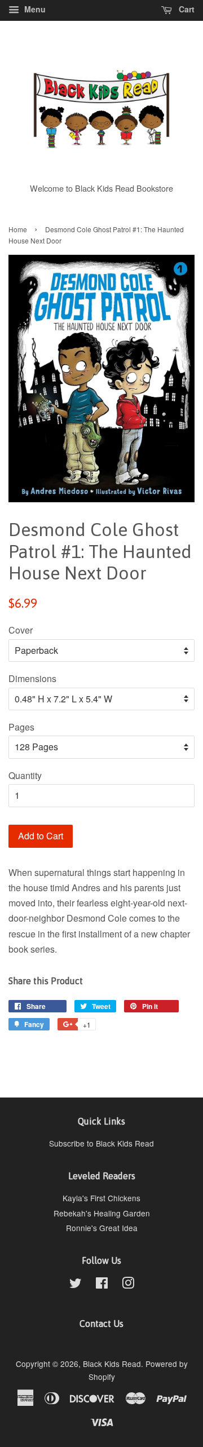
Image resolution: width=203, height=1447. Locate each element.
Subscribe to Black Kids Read (101, 1143)
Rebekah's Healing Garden (102, 1213)
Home (17, 229)
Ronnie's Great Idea (102, 1227)
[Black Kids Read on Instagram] (128, 1284)
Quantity (25, 775)
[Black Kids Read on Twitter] (75, 1284)
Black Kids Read (112, 1363)
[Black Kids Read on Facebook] (101, 1284)
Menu (34, 9)
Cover (20, 629)
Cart (185, 9)
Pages (21, 726)
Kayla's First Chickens (101, 1197)
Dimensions (32, 678)
